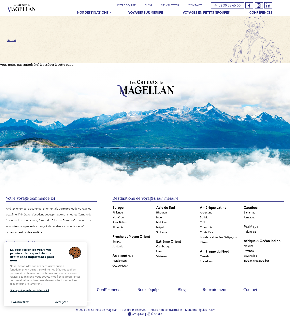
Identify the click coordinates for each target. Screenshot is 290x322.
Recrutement (214, 290)
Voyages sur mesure (145, 12)
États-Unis (206, 261)
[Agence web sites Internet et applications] (129, 314)
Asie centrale (123, 256)
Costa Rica (206, 232)
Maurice (249, 246)
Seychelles (250, 255)
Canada (204, 256)
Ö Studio (156, 314)
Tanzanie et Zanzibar (256, 260)
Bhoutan (161, 212)
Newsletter (170, 5)
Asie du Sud (165, 208)
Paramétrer (20, 302)
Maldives (161, 222)
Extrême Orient (168, 241)
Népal (160, 227)
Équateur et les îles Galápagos (218, 237)
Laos (159, 251)
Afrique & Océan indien (262, 241)
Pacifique (251, 227)
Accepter (61, 302)
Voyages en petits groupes (206, 12)
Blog (148, 5)
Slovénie (117, 227)
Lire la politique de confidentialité (29, 290)
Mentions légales (196, 310)
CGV (212, 310)
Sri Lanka (161, 232)
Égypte (116, 241)
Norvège (118, 217)
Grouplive (138, 314)
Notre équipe (126, 5)
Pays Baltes (119, 222)
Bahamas (249, 212)
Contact (195, 5)
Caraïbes (250, 208)
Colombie (206, 227)
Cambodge (163, 246)
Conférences (260, 12)
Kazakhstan (119, 260)
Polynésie (250, 231)
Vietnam (161, 256)
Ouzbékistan (120, 265)
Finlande (117, 212)
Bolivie (204, 217)
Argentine (206, 212)
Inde (159, 217)
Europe (118, 208)
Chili (202, 222)
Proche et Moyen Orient (131, 237)
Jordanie (117, 246)
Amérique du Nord (214, 251)
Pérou (204, 242)
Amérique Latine (213, 208)
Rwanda (249, 251)
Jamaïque (249, 217)
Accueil (11, 40)
